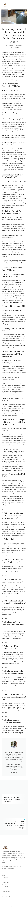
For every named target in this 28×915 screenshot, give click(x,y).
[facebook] (6, 896)
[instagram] (2, 896)
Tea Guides (5, 886)
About (4, 884)
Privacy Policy (6, 889)
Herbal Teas (6, 882)
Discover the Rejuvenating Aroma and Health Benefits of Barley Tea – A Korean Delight (15, 824)
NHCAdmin (16, 47)
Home (4, 875)
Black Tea (5, 877)
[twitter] (4, 896)
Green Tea (5, 880)
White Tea (5, 879)
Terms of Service (7, 891)
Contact (5, 888)
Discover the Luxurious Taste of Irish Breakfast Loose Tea (11, 799)
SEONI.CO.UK (22, 906)
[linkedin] (9, 896)
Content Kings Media (10, 906)
